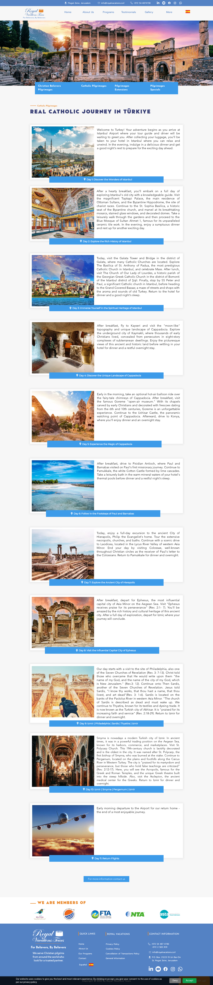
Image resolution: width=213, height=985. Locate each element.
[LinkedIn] (158, 3)
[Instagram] (175, 3)
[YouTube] (163, 3)
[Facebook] (169, 3)
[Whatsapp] (180, 3)
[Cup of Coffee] (188, 11)
